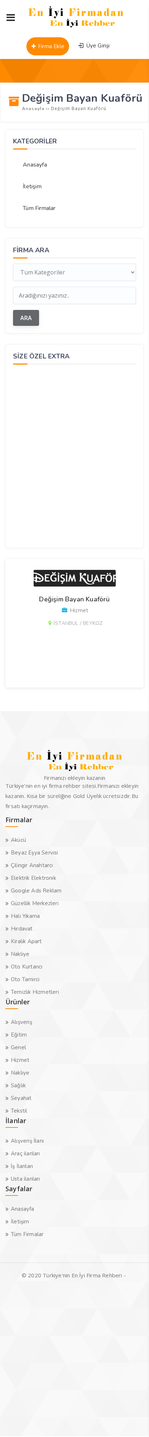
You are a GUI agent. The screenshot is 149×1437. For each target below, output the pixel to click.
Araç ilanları (25, 1153)
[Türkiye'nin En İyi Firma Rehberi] (76, 29)
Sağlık (18, 1085)
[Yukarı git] (132, 1420)
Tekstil (19, 1110)
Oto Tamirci (25, 979)
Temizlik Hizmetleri (35, 992)
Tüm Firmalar (39, 208)
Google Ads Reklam (36, 890)
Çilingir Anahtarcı (32, 865)
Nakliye (20, 954)
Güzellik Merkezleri (35, 903)
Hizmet (20, 1060)
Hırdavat (22, 928)
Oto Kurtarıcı (27, 966)
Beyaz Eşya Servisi (34, 852)
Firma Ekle (50, 46)
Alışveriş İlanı (27, 1140)
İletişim (32, 186)
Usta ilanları (25, 1178)
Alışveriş (21, 1022)
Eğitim (19, 1034)
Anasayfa (35, 165)
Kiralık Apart (26, 941)
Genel (18, 1047)
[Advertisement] (74, 455)
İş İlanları (22, 1166)
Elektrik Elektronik (33, 878)
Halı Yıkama (25, 916)
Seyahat (21, 1098)
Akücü (18, 840)
